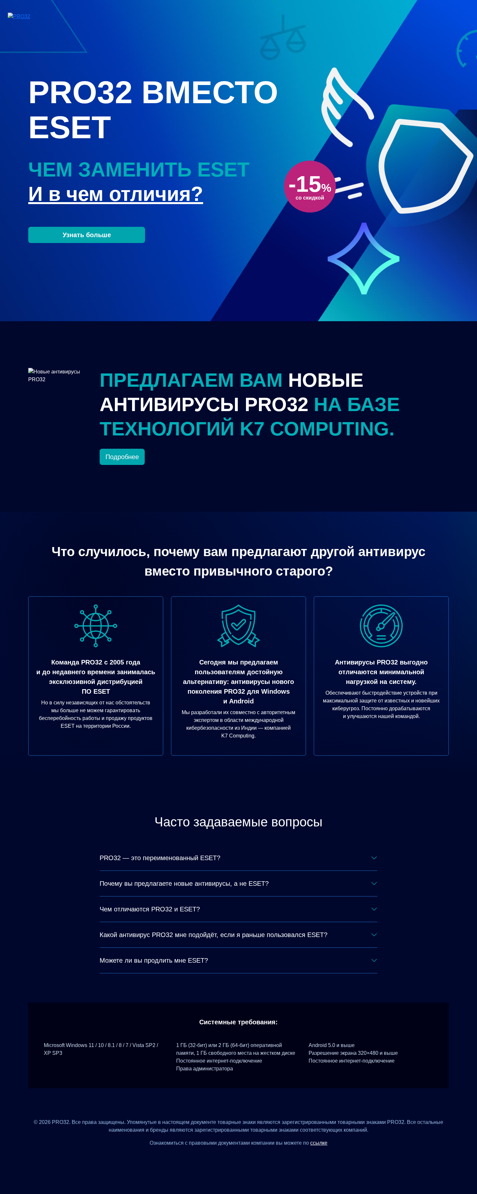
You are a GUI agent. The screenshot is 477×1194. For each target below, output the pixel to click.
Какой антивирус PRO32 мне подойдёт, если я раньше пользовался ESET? (213, 934)
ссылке (318, 1143)
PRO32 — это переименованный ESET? (160, 857)
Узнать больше (87, 234)
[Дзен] (214, 1157)
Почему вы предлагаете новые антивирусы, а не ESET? (184, 883)
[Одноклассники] (246, 1157)
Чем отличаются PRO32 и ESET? (150, 909)
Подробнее (122, 456)
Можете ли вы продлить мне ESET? (154, 960)
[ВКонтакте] (230, 1157)
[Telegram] (262, 1157)
